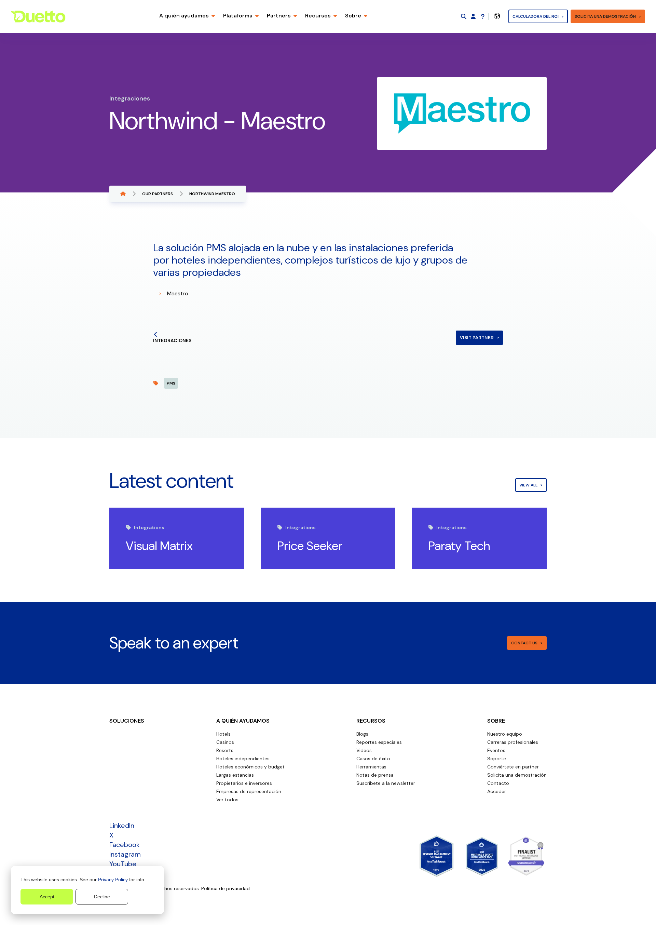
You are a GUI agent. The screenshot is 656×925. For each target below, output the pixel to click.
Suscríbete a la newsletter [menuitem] (385, 783)
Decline (102, 896)
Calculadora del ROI (535, 16)
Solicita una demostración (605, 16)
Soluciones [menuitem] (126, 720)
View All (528, 485)
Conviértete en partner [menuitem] (513, 767)
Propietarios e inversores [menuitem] (244, 783)
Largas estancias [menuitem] (235, 775)
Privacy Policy (113, 879)
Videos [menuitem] (364, 750)
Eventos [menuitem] (496, 750)
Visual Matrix (159, 546)
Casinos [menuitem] (225, 742)
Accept (47, 896)
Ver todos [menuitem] (227, 799)
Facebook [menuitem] (124, 844)
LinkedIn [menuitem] (121, 825)
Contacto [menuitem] (498, 783)
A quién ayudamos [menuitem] (243, 720)
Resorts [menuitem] (224, 750)
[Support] (483, 16)
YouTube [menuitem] (122, 863)
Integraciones (172, 340)
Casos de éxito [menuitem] (373, 758)
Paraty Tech (459, 546)
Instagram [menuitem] (125, 854)
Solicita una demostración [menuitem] (517, 775)
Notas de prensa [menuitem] (375, 775)
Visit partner (477, 337)
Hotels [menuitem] (223, 734)
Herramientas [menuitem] (371, 767)
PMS (171, 383)
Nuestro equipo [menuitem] (504, 734)
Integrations (149, 527)
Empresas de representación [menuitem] (248, 791)
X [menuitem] (111, 835)
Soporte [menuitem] (496, 758)
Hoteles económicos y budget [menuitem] (250, 767)
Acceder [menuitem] (496, 791)
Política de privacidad (225, 888)
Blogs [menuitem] (362, 734)
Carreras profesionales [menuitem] (512, 742)
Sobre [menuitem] (496, 720)
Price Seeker (309, 546)
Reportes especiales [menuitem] (379, 742)
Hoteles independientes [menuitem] (243, 758)
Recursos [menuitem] (370, 720)
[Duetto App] (473, 16)
